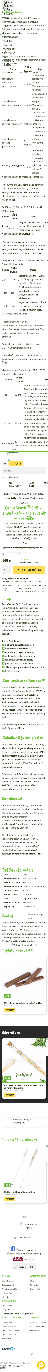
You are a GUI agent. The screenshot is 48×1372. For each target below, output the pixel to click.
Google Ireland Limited (13, 260)
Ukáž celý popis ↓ (29, 538)
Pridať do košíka (29, 570)
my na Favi (29, 1259)
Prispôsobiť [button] (7, 72)
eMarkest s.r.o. (9, 370)
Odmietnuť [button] (23, 72)
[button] (25, 1118)
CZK (4, 463)
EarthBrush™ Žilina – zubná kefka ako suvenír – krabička (23, 1086)
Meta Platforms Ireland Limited (17, 355)
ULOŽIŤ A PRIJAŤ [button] (10, 449)
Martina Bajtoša (16, 1366)
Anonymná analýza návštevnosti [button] (18, 234)
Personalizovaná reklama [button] (14, 314)
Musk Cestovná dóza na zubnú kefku (23, 1003)
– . (22, 826)
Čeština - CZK (25, 1267)
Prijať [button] (36, 72)
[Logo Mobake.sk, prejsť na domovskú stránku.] (18, 457)
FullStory (6, 207)
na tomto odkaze (9, 63)
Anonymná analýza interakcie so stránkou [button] (22, 177)
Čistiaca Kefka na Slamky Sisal (19, 1192)
